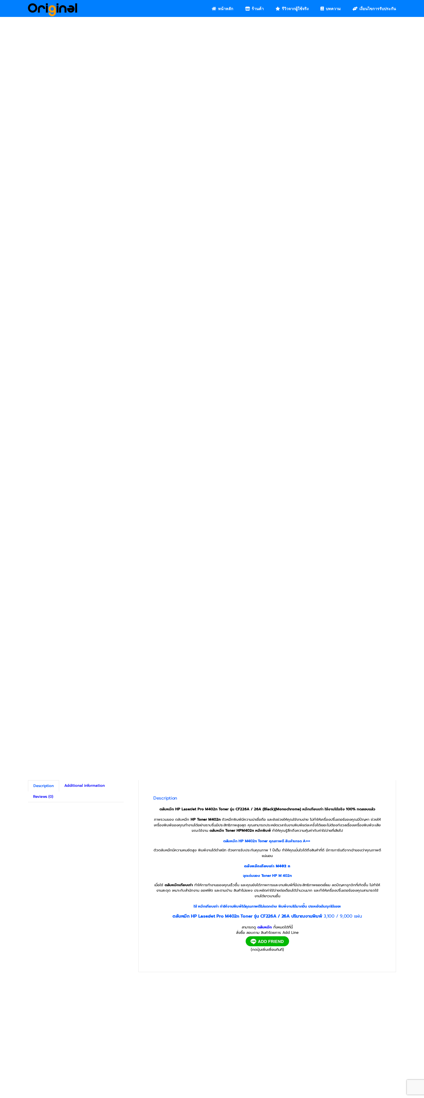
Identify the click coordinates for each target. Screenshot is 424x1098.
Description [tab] (43, 786)
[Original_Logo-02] (52, 5)
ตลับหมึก (264, 927)
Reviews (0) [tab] (43, 796)
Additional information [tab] (84, 785)
